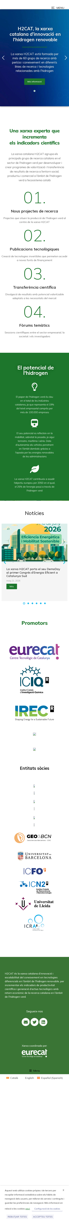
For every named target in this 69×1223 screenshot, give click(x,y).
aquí (27, 1208)
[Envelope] (26, 1022)
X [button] (63, 1190)
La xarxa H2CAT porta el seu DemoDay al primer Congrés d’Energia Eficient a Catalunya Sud (33, 572)
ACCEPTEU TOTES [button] (43, 1216)
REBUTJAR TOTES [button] (17, 1216)
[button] (57, 8)
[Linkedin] (43, 1022)
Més (12, 586)
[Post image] (34, 543)
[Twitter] (34, 1022)
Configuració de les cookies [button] (47, 1208)
